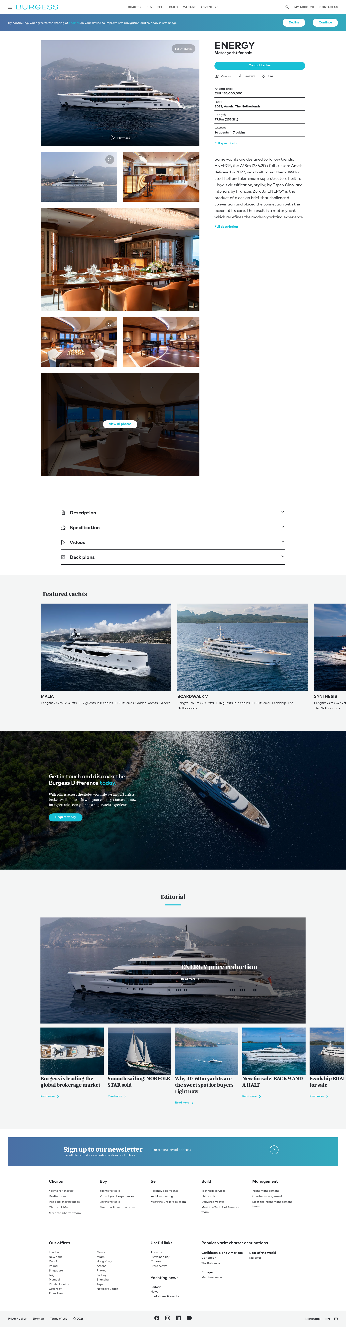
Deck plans (82, 557)
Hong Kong (104, 1261)
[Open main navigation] (10, 7)
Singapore (56, 1270)
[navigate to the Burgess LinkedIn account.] (178, 1319)
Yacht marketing (162, 1196)
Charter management (267, 1196)
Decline (294, 22)
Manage (189, 7)
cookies (74, 22)
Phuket (101, 1270)
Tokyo (52, 1275)
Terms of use (58, 1318)
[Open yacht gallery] (109, 159)
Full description (226, 227)
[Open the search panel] (287, 7)
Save (271, 76)
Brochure (250, 76)
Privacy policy (17, 1318)
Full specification (227, 143)
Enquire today (65, 817)
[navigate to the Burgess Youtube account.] (189, 1319)
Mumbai (54, 1279)
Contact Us (328, 7)
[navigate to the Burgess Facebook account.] (156, 1319)
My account (304, 7)
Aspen (101, 1284)
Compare (226, 76)
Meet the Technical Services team (220, 1210)
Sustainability (160, 1256)
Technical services (213, 1190)
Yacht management (265, 1190)
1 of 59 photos (183, 48)
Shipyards (208, 1196)
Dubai (53, 1261)
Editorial (156, 1287)
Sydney (101, 1275)
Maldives (255, 1257)
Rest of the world (262, 1253)
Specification (85, 527)
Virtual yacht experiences (117, 1196)
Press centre (159, 1265)
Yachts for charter (61, 1190)
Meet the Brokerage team (117, 1207)
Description (83, 512)
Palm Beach (57, 1293)
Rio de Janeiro (58, 1284)
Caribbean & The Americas (222, 1253)
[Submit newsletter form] (274, 1149)
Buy (150, 7)
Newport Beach (107, 1288)
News (154, 1291)
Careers (156, 1261)
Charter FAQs (58, 1207)
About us (157, 1252)
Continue (325, 22)
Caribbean (208, 1257)
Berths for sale (110, 1201)
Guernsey (55, 1288)
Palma (53, 1265)
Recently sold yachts (164, 1190)
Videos (77, 542)
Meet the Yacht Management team (272, 1204)
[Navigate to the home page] (37, 7)
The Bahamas (210, 1263)
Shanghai (103, 1279)
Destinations (57, 1196)
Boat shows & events (165, 1296)
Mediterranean (211, 1277)
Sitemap (38, 1318)
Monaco (102, 1252)
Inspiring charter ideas (64, 1201)
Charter (135, 7)
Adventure (209, 7)
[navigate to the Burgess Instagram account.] (167, 1319)
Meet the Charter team (65, 1213)
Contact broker (259, 65)
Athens (101, 1265)
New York (55, 1256)
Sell (160, 7)
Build (173, 7)
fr (336, 1319)
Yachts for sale (110, 1190)
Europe (207, 1272)
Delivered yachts (212, 1201)
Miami (101, 1256)
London (54, 1252)
